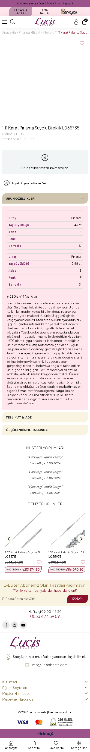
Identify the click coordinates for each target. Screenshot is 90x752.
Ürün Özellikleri (20, 198)
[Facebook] (6, 625)
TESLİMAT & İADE (19, 417)
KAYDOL (77, 599)
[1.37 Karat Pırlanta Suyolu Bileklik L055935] (66, 529)
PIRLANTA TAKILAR (20, 11)
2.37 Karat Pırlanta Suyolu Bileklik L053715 (23, 552)
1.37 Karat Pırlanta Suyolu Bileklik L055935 (66, 552)
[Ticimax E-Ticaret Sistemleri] (45, 734)
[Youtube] (23, 625)
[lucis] (25, 643)
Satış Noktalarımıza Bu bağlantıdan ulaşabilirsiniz (49, 656)
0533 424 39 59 (45, 616)
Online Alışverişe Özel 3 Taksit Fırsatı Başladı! (45, 3)
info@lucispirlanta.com (50, 665)
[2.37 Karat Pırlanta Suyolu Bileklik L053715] (23, 529)
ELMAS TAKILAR (45, 11)
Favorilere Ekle (39, 562)
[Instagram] (14, 625)
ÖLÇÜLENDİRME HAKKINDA (27, 430)
